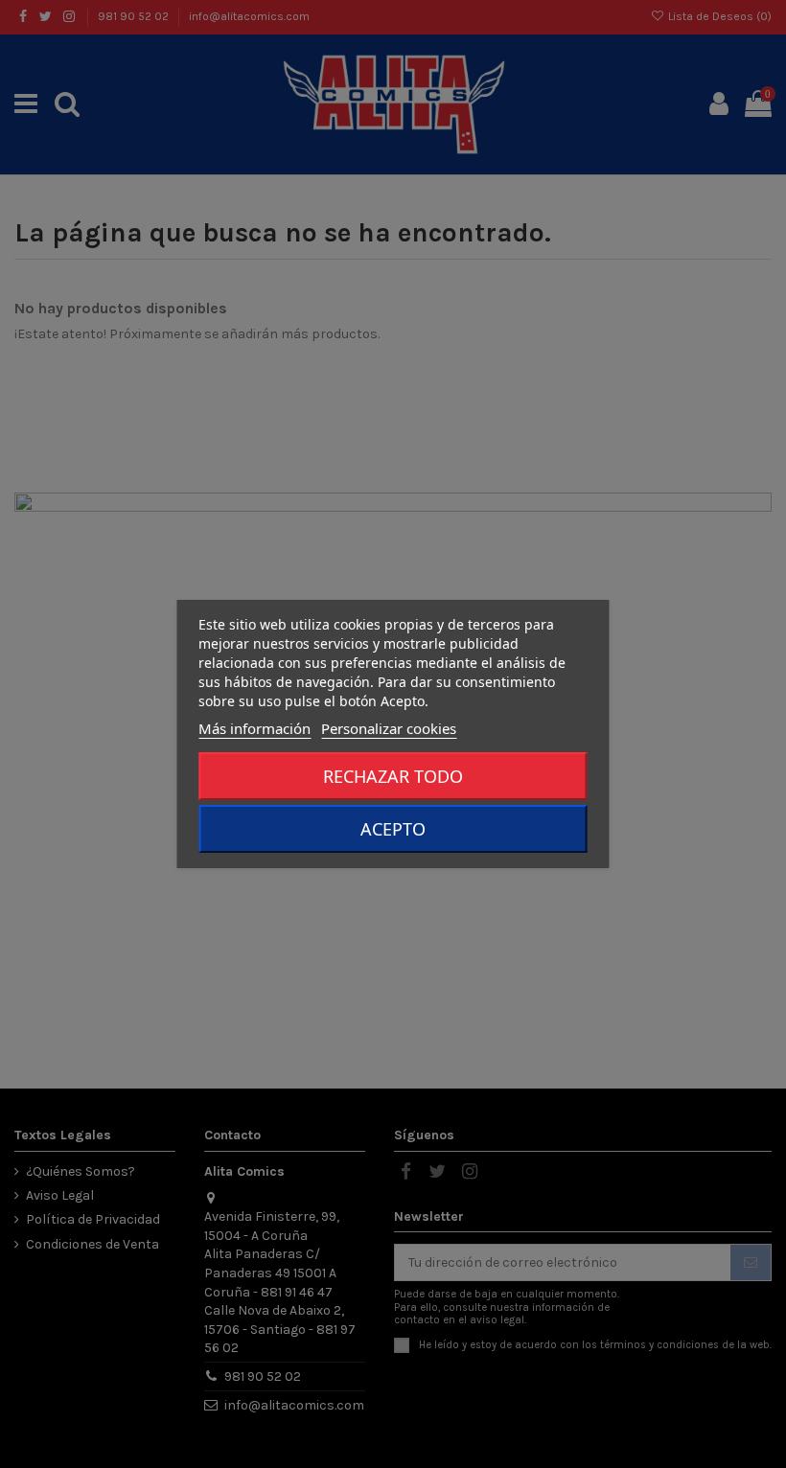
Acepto (393, 828)
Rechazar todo (393, 776)
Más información (254, 728)
